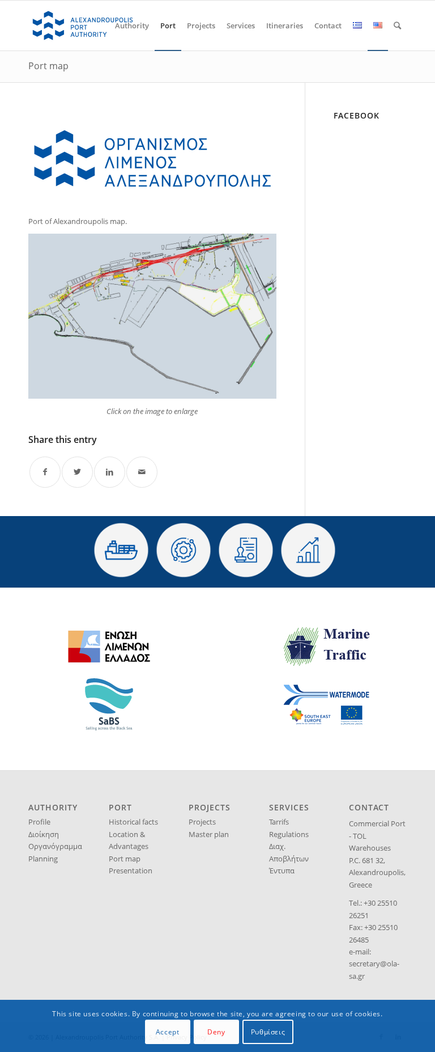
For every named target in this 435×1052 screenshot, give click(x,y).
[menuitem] (132, 25)
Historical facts (133, 822)
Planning (43, 859)
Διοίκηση (43, 834)
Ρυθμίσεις (268, 1032)
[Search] (397, 25)
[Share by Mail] (141, 472)
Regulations (289, 834)
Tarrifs (279, 822)
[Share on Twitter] (77, 472)
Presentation (130, 870)
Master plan (209, 834)
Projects (202, 822)
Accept (168, 1032)
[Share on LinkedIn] (109, 472)
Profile (39, 822)
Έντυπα (282, 870)
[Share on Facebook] (45, 472)
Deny (216, 1032)
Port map (48, 66)
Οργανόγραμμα (55, 846)
